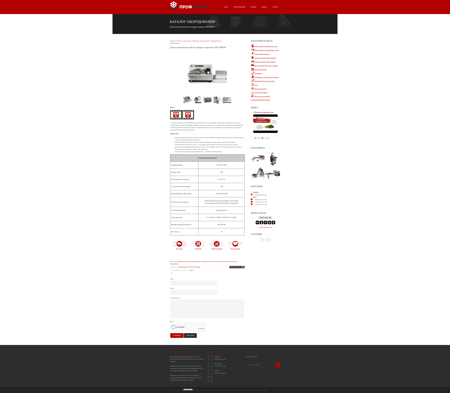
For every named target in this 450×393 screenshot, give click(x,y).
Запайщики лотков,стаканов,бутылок (266, 77)
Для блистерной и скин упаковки (265, 58)
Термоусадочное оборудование (264, 62)
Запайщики (258, 73)
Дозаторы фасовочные (261, 54)
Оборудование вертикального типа (265, 46)
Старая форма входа (265, 227)
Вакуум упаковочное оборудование (266, 66)
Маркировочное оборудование (189, 267)
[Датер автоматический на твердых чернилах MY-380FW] (207, 92)
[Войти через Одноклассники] (273, 222)
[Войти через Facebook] (261, 222)
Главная (172, 41)
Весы (256, 85)
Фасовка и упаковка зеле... (264, 112)
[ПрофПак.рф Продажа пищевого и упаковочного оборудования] (189, 9)
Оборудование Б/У (260, 89)
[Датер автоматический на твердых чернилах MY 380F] (188, 119)
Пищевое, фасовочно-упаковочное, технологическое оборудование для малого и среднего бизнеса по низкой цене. (230, 390)
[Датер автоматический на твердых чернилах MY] (176, 119)
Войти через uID (265, 218)
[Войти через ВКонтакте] (257, 222)
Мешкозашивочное (260, 69)
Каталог (179, 41)
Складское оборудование (259, 92)
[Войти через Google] (269, 222)
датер (191, 270)
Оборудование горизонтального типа (266, 50)
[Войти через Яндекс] (265, 222)
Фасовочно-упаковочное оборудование (196, 41)
